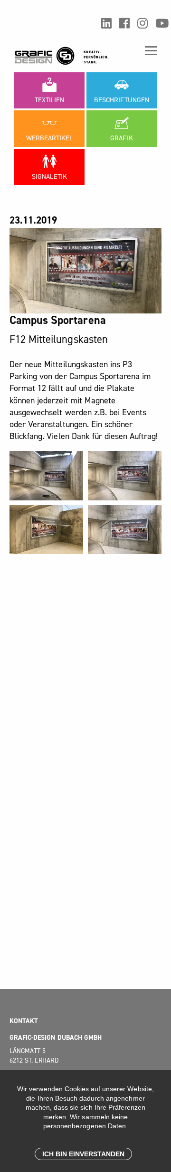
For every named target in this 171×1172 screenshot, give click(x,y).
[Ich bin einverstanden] (83, 1154)
